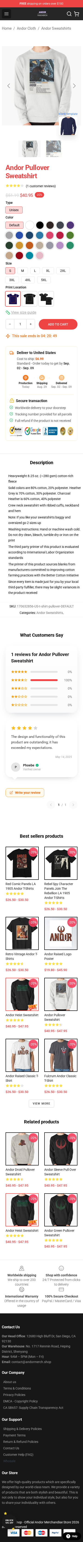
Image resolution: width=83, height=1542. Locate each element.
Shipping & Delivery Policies (22, 1429)
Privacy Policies (14, 1395)
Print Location (16, 287)
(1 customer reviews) (41, 186)
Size (9, 263)
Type (9, 202)
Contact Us (11, 1448)
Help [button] (74, 1536)
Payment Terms (14, 1435)
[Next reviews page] (73, 805)
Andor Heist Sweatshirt (22, 1015)
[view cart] (76, 14)
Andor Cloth (26, 28)
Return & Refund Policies (20, 1442)
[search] (69, 14)
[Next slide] (74, 86)
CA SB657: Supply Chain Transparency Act (33, 1408)
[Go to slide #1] (29, 149)
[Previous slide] (9, 86)
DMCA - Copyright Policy (20, 1401)
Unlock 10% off (9, 1521)
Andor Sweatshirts (56, 28)
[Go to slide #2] (53, 149)
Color (9, 217)
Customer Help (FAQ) (18, 1454)
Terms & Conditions (17, 1388)
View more (41, 1103)
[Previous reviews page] (51, 805)
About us (9, 1382)
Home (7, 28)
